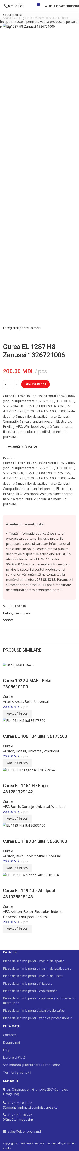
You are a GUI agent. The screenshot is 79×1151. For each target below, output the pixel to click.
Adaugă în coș (35, 384)
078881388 (16, 6)
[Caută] (30, 6)
